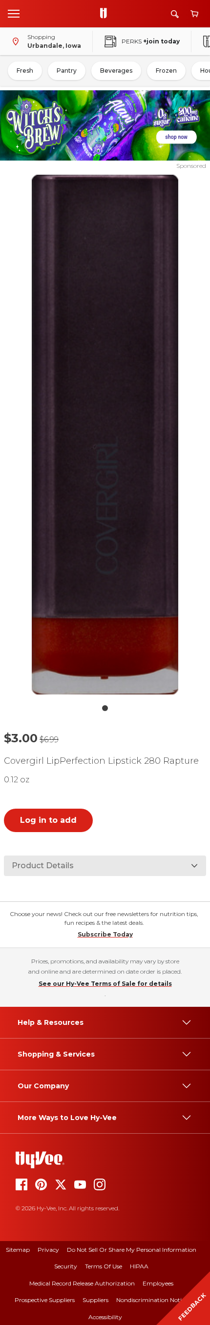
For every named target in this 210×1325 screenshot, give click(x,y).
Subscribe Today (105, 934)
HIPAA (139, 1266)
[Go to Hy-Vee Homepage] (106, 14)
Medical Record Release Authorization (82, 1283)
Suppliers (95, 1300)
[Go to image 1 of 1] (105, 708)
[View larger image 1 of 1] (105, 434)
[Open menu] (14, 13)
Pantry (67, 70)
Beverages (116, 70)
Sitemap (18, 1249)
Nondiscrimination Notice (152, 1300)
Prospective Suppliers (45, 1300)
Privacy (48, 1249)
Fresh (25, 70)
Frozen (166, 70)
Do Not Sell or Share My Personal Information (131, 1249)
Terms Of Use (103, 1266)
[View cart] (194, 14)
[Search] (175, 13)
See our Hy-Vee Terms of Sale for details (105, 983)
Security (65, 1266)
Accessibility (105, 1317)
